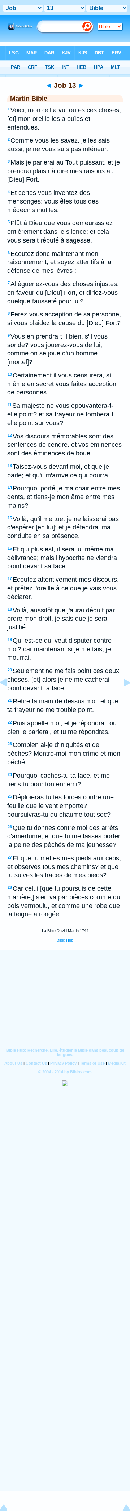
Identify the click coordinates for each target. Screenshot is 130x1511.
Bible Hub (65, 940)
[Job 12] (9, 698)
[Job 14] (121, 698)
